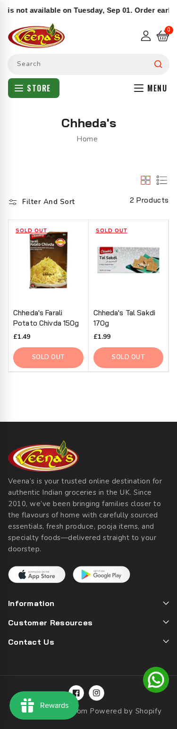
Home (87, 139)
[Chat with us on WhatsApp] (156, 681)
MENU (157, 88)
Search (158, 64)
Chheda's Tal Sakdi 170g (124, 318)
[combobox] (88, 64)
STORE (39, 88)
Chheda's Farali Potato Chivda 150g (46, 318)
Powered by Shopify (126, 711)
